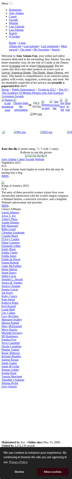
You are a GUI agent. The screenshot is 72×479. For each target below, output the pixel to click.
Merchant (11, 376)
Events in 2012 (47, 89)
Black (9, 235)
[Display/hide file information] (20, 104)
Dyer (8, 339)
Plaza (9, 219)
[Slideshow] (29, 104)
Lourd (8, 229)
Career (13, 16)
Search (13, 33)
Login (22, 42)
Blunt (8, 249)
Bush (8, 373)
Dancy (9, 272)
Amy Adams (16, 13)
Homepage (15, 9)
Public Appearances (23, 89)
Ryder (9, 383)
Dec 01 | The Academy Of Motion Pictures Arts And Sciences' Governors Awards (35, 93)
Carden (10, 239)
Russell (8, 306)
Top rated (25, 49)
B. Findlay (12, 282)
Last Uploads (16, 26)
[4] (40, 155)
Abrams (10, 222)
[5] (45, 155)
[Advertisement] (36, 414)
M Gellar (10, 366)
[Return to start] (45, 104)
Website (13, 23)
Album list (15, 46)
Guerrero (10, 242)
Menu (4, 3)
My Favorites (41, 49)
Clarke (9, 252)
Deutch (9, 386)
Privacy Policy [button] (18, 462)
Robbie (10, 322)
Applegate (13, 232)
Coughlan (11, 346)
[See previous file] (55, 104)
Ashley (10, 369)
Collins (8, 312)
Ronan (9, 359)
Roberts (10, 262)
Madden (11, 356)
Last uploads (31, 46)
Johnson (10, 212)
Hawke (9, 329)
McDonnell (11, 326)
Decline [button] (19, 471)
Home (12, 42)
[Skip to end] (67, 104)
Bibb (8, 309)
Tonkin (10, 349)
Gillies (11, 245)
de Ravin (10, 259)
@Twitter (14, 36)
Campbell (10, 343)
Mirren (9, 269)
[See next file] (62, 104)
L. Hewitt (12, 279)
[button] (11, 3)
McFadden (11, 266)
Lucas (8, 276)
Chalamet (12, 379)
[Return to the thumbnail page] (7, 104)
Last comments (50, 46)
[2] (31, 155)
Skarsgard (9, 225)
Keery (7, 292)
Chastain (10, 286)
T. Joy (8, 215)
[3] (36, 155)
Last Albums (16, 29)
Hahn (9, 302)
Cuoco (9, 296)
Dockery (12, 333)
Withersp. (10, 353)
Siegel (8, 299)
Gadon (9, 363)
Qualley (11, 319)
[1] (27, 155)
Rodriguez (9, 336)
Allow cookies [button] (52, 471)
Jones (8, 256)
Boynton (9, 316)
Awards (13, 19)
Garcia (9, 289)
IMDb (5, 176)
